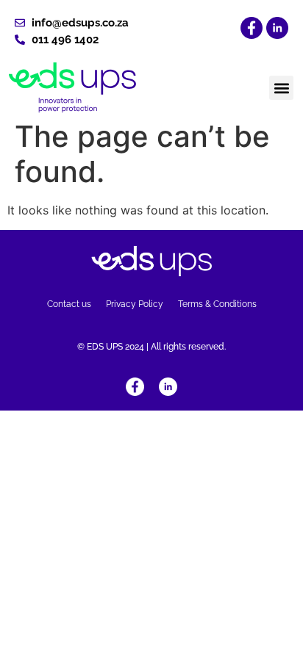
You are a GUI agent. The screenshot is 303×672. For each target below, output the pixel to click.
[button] (281, 88)
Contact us (69, 304)
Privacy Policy (134, 304)
